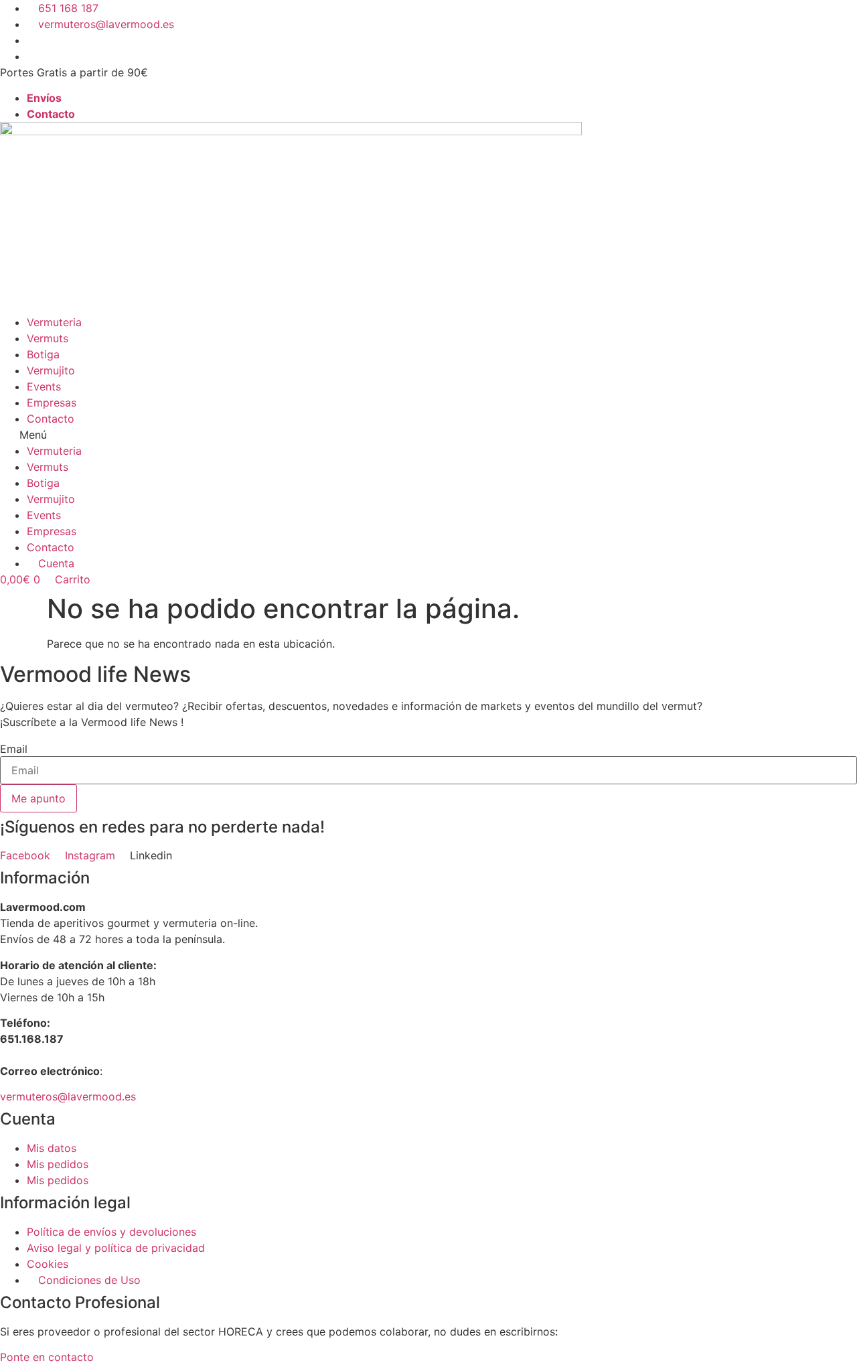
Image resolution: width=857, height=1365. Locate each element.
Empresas (51, 402)
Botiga (43, 354)
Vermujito (51, 370)
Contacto (50, 418)
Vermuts (47, 338)
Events (44, 386)
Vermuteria (54, 322)
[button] (428, 435)
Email (13, 748)
